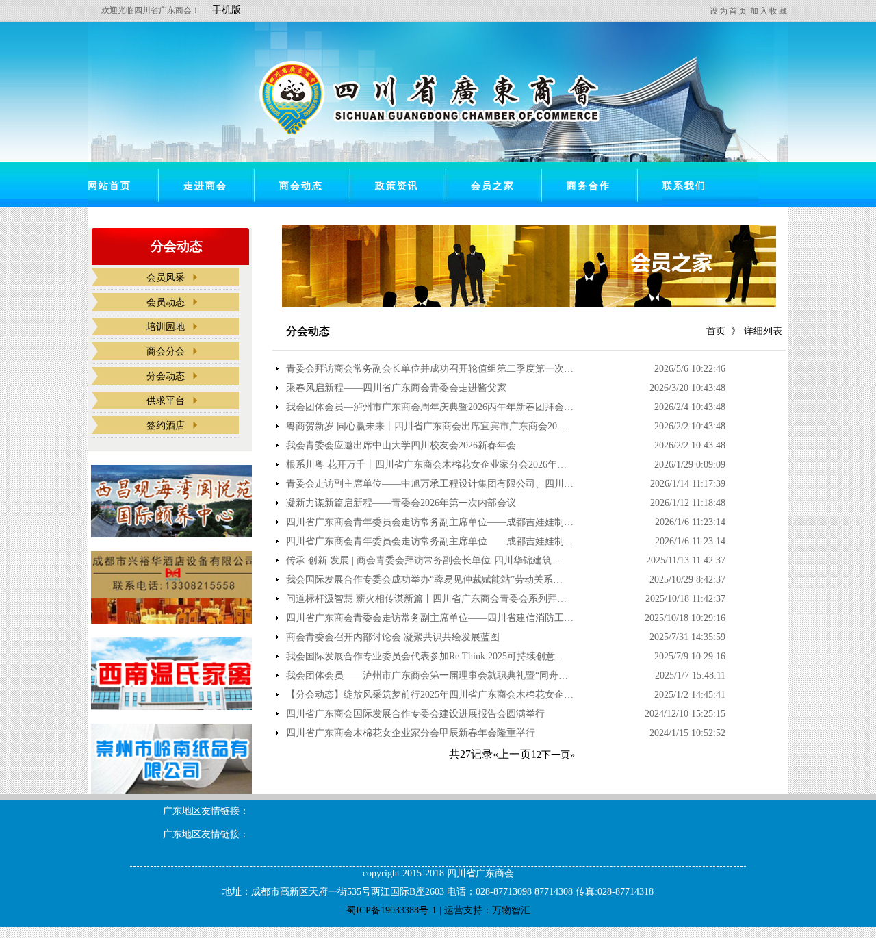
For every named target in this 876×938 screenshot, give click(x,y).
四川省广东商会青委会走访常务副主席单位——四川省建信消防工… (430, 618)
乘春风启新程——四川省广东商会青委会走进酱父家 (396, 388)
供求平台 (165, 401)
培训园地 (165, 327)
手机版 (226, 10)
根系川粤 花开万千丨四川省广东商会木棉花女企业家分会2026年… (426, 465)
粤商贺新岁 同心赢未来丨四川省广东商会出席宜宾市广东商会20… (426, 426)
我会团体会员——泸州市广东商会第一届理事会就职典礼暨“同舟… (427, 676)
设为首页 (729, 11)
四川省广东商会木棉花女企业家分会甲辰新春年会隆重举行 (410, 733)
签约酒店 (165, 425)
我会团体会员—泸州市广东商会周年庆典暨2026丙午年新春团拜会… (430, 407)
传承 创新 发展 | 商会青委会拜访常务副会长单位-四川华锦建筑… (423, 561)
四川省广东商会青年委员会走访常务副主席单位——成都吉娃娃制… (430, 522)
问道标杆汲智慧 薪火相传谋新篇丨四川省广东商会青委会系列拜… (426, 599)
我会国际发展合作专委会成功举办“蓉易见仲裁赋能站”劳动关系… (424, 580)
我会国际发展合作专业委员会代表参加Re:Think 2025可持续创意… (425, 656)
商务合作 (588, 186)
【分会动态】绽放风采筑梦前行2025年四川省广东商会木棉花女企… (430, 695)
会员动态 (165, 302)
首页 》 (723, 331)
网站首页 (109, 186)
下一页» (558, 755)
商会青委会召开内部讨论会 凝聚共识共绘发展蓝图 (393, 637)
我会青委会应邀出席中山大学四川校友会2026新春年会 (401, 446)
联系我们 (684, 186)
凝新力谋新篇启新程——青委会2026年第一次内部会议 (401, 503)
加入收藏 (769, 11)
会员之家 (493, 186)
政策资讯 (397, 186)
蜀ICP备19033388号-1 (391, 910)
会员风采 (165, 277)
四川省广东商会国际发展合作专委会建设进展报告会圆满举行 (415, 714)
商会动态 (301, 186)
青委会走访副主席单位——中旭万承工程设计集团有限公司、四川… (430, 484)
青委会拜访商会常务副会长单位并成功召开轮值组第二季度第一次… (430, 369)
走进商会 (205, 186)
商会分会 (165, 351)
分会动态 (165, 376)
